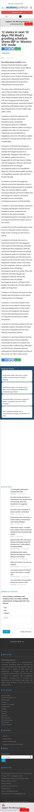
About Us (6, 736)
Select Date (5, 754)
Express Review (6, 724)
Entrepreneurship (6, 720)
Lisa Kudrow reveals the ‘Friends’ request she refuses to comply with (20, 572)
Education (4, 715)
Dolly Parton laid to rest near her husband (20, 563)
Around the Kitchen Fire (8, 698)
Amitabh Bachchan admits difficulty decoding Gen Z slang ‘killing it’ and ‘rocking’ (20, 554)
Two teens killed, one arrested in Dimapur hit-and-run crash (20, 581)
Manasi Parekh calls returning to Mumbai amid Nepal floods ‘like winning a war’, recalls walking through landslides (20, 543)
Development (5, 706)
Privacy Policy (7, 739)
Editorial (3, 713)
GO (3, 760)
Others (6, 613)
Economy (4, 711)
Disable (3, 709)
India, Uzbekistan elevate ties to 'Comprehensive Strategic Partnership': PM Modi (16, 413)
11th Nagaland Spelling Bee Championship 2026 (19, 491)
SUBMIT (6, 632)
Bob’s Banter (5, 700)
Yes (5, 608)
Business (4, 702)
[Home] (15, 7)
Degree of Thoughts (7, 704)
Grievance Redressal (9, 741)
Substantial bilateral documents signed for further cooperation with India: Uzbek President (16, 401)
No (5, 610)
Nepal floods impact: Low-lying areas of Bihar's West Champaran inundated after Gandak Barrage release (15, 389)
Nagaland (13, 494)
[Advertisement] (12, 432)
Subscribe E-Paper (17, 12)
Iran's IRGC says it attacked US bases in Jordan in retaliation (20, 511)
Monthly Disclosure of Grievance (13, 744)
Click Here (28, 24)
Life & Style (14, 559)
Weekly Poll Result (25, 631)
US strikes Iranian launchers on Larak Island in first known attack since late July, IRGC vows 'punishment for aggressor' (21, 500)
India (2, 58)
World (12, 506)
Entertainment (15, 548)
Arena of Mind (5, 695)
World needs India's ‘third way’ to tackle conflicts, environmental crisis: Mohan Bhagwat (15, 377)
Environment (5, 722)
